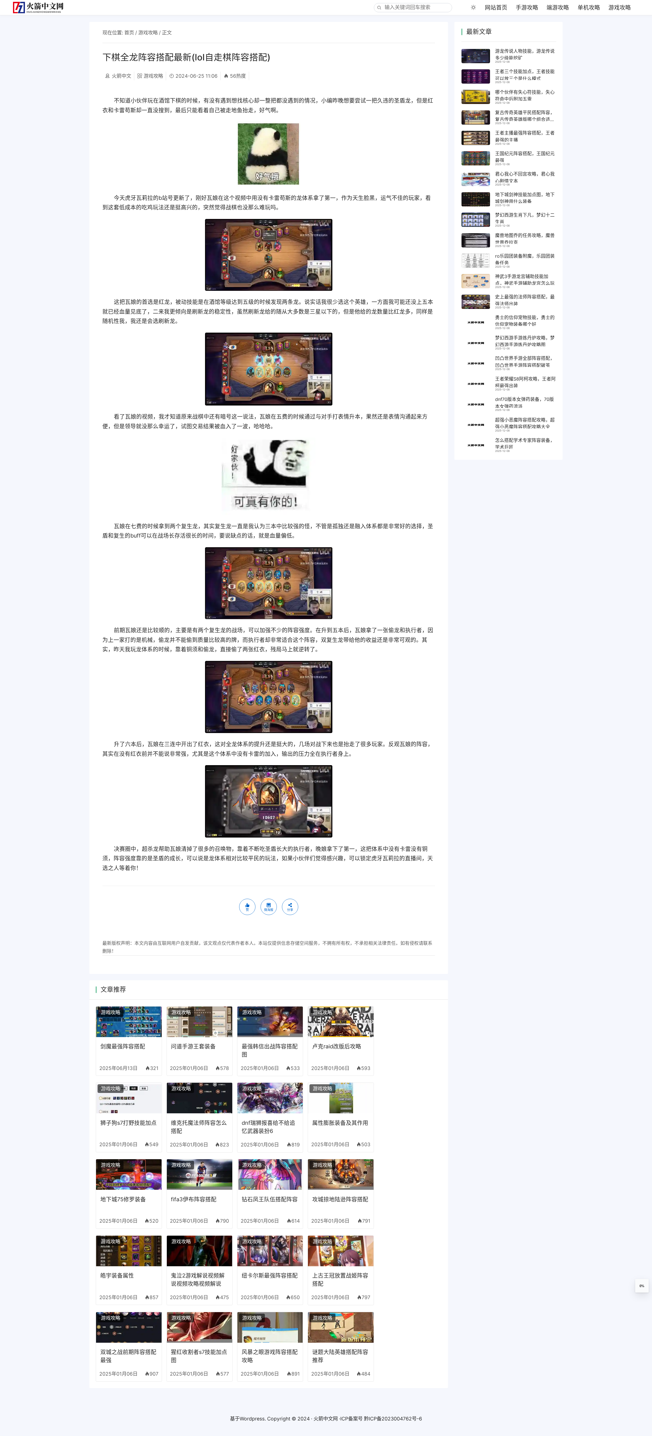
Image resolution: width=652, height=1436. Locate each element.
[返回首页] (41, 7)
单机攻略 (589, 7)
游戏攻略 (619, 7)
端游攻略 (558, 7)
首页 (129, 33)
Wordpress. (253, 1419)
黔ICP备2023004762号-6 (393, 1419)
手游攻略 (527, 7)
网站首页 (496, 7)
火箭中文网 (326, 1419)
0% (642, 1286)
